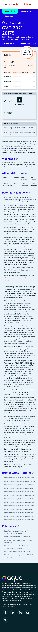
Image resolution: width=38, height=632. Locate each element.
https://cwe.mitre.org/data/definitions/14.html (19, 485)
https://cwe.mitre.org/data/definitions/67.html (19, 509)
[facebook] (6, 613)
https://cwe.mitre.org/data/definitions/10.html (19, 478)
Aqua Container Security (12, 579)
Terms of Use (11, 606)
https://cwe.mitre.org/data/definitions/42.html (19, 492)
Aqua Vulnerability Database (16, 4)
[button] (36, 4)
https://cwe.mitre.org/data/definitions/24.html (19, 488)
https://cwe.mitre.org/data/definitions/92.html (19, 520)
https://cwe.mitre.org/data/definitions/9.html (18, 516)
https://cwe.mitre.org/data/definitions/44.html (19, 495)
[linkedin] (20, 613)
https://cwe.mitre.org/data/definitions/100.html (19, 481)
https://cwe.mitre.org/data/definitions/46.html (19, 502)
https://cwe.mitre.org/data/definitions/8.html (18, 513)
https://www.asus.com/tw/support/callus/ (18, 537)
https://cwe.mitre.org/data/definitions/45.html (19, 499)
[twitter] (13, 613)
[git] (6, 620)
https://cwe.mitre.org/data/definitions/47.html (19, 506)
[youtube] (28, 613)
